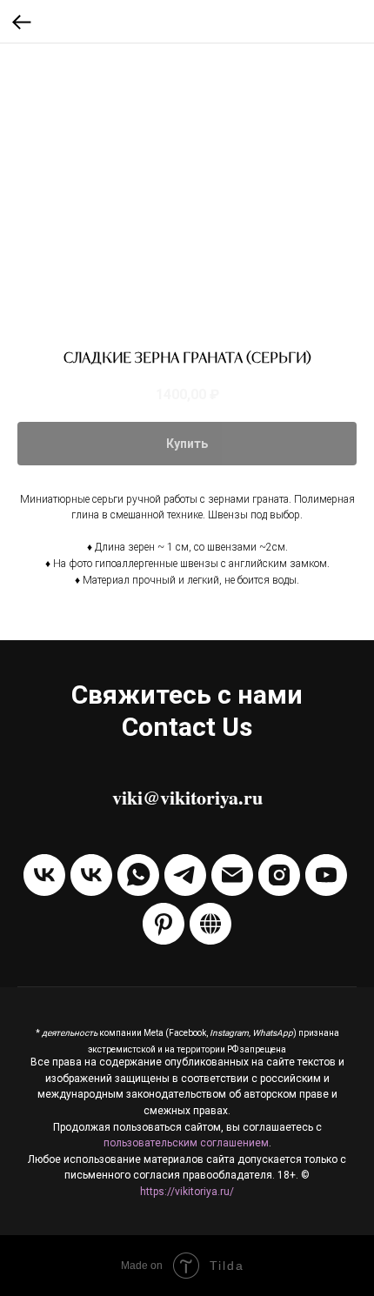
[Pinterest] (163, 924)
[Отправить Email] (232, 875)
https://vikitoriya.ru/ (187, 1192)
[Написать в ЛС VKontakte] (91, 875)
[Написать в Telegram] (185, 875)
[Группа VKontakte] (44, 875)
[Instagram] (279, 875)
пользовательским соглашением (186, 1143)
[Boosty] (210, 924)
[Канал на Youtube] (326, 875)
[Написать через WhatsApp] (138, 875)
